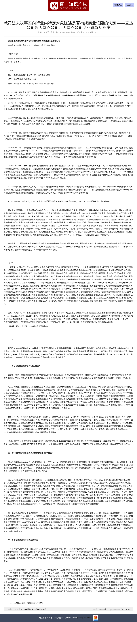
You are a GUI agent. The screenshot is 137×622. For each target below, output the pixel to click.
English (129, 4)
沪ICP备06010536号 (85, 618)
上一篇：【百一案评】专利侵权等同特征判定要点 (26, 609)
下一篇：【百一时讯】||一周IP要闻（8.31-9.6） (111, 609)
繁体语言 (118, 4)
